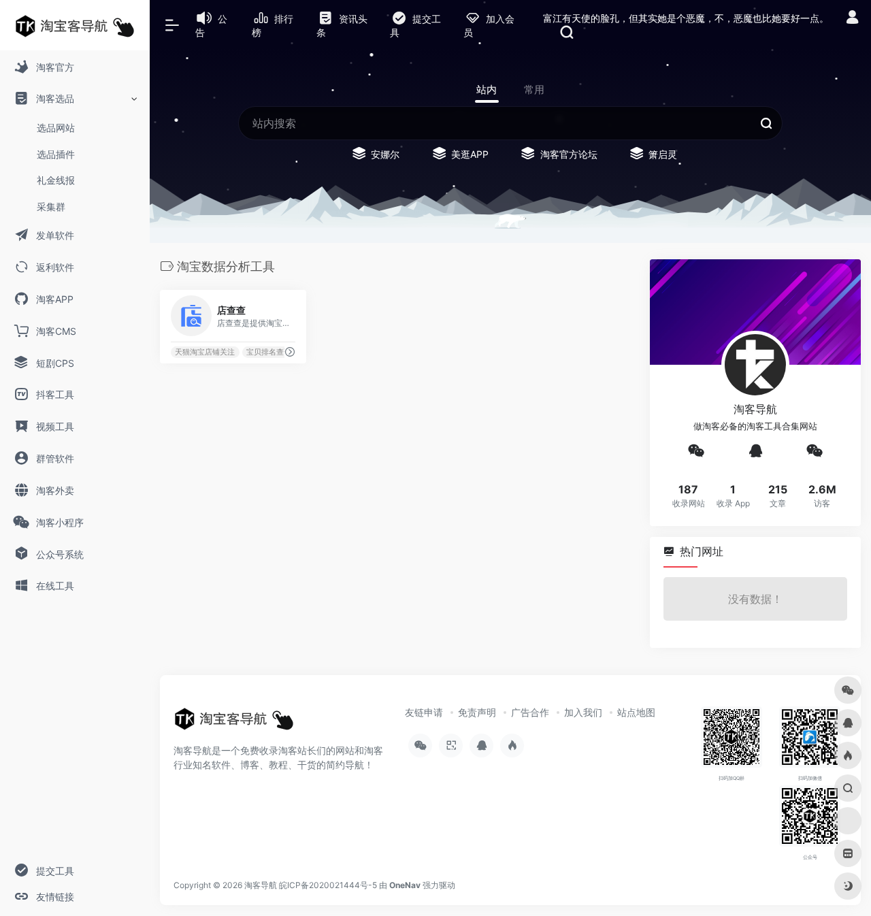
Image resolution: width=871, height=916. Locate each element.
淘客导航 (260, 885)
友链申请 (424, 712)
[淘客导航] (234, 723)
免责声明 (477, 712)
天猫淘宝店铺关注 (205, 352)
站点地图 (636, 712)
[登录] (852, 19)
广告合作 (530, 712)
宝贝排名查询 (268, 352)
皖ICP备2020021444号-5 (328, 885)
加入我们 (583, 712)
